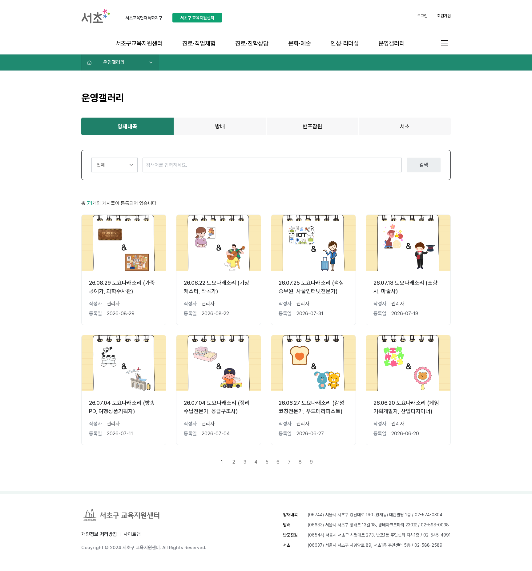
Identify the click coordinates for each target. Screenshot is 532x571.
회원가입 (444, 16)
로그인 (422, 16)
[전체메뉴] (444, 43)
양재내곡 (127, 126)
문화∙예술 (299, 43)
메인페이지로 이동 (89, 62)
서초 (405, 126)
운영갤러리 (391, 43)
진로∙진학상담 (251, 43)
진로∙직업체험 (199, 43)
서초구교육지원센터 (139, 43)
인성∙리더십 (345, 43)
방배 (220, 126)
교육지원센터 (197, 17)
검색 (423, 165)
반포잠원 (312, 126)
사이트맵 (132, 534)
